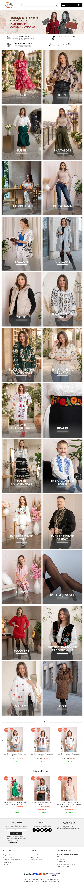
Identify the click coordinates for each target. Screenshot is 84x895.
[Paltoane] (62, 244)
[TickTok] (46, 830)
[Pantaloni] (62, 132)
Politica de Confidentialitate (12, 841)
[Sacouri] (21, 244)
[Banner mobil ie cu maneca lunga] (62, 299)
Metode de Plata (35, 855)
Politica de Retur (35, 857)
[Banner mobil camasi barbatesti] (62, 521)
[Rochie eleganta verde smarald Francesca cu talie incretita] (15, 788)
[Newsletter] (42, 22)
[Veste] (21, 299)
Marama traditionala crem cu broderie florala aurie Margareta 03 (69, 803)
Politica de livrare (8, 862)
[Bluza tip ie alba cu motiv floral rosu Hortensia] (15, 739)
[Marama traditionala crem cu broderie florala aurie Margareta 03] (68, 788)
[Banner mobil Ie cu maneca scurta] (62, 355)
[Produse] (64, 5)
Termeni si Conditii (8, 857)
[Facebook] (34, 830)
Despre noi (6, 855)
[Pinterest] (38, 830)
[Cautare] (56, 5)
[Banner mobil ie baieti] (62, 466)
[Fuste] (21, 132)
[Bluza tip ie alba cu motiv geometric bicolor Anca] (68, 739)
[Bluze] (62, 77)
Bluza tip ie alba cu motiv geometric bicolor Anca (69, 755)
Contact (5, 864)
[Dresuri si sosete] (62, 577)
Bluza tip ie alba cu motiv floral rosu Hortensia (15, 755)
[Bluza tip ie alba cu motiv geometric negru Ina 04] (42, 788)
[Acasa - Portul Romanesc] (9, 5)
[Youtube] (42, 830)
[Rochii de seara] (21, 77)
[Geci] (62, 688)
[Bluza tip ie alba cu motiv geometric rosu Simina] (42, 739)
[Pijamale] (21, 577)
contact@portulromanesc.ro (69, 828)
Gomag (58, 881)
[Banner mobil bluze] (21, 355)
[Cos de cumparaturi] (79, 5)
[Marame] (21, 688)
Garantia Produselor (36, 860)
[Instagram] (50, 830)
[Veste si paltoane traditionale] (62, 633)
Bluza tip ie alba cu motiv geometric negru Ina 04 (42, 803)
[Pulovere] (21, 633)
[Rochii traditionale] (21, 410)
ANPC (31, 862)
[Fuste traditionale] (21, 466)
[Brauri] (62, 410)
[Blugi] (62, 188)
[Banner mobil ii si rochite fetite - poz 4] (21, 521)
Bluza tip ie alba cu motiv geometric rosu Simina (42, 755)
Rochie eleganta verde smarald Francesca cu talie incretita (15, 803)
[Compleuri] (21, 188)
